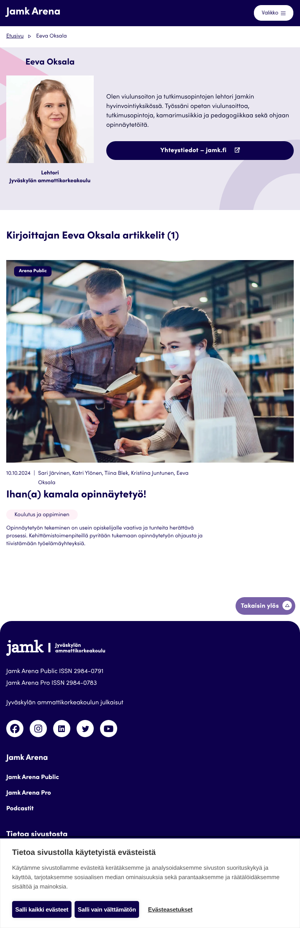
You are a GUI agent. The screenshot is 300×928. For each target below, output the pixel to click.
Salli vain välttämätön (107, 909)
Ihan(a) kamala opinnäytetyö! (76, 495)
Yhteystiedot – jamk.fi (210, 153)
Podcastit (20, 809)
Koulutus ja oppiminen (42, 515)
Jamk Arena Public (32, 778)
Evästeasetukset (170, 909)
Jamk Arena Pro (28, 793)
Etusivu (14, 36)
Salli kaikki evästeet (41, 909)
